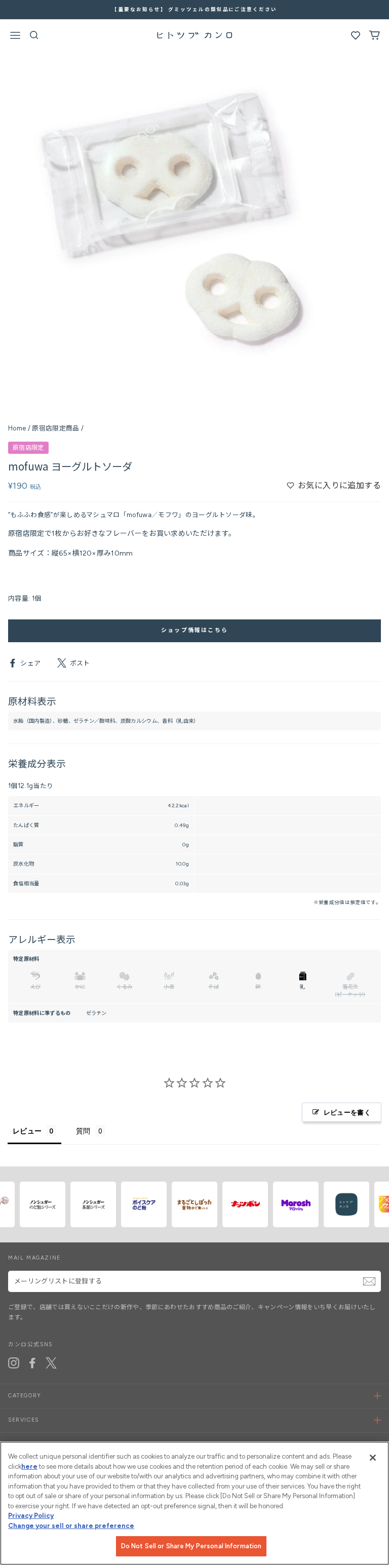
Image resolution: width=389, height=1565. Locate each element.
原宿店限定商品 (55, 428)
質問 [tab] (83, 1131)
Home (17, 428)
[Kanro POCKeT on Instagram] (13, 1362)
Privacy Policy (31, 1515)
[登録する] (369, 1281)
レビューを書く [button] (347, 1112)
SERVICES (23, 1420)
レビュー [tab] (27, 1131)
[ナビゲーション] (15, 37)
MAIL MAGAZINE (34, 1258)
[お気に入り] (355, 37)
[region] (194, 1503)
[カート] (374, 37)
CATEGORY (25, 1395)
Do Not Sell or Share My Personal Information (191, 1546)
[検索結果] (34, 37)
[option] (194, 9)
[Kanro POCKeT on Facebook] (32, 1362)
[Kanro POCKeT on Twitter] (51, 1362)
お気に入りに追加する (339, 485)
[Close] (373, 1457)
